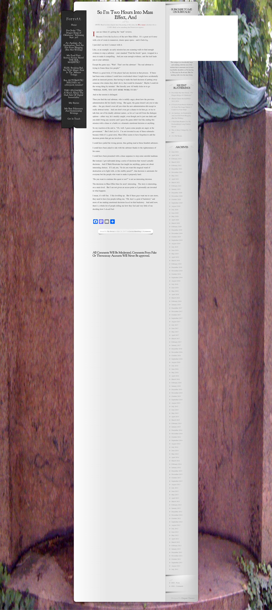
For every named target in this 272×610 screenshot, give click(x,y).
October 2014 (176, 437)
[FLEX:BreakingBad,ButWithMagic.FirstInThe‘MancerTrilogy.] (74, 71)
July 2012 (175, 528)
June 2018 (175, 287)
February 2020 (176, 226)
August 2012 (176, 525)
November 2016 (177, 352)
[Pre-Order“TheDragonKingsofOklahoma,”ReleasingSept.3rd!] (74, 34)
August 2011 (176, 566)
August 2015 (176, 403)
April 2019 (175, 257)
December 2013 (177, 471)
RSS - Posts (176, 583)
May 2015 (175, 413)
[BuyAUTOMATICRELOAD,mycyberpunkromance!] (74, 82)
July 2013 (175, 488)
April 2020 (175, 220)
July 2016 (175, 366)
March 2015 (176, 420)
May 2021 (175, 175)
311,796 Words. (177, 136)
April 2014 (175, 457)
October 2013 (176, 478)
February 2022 (176, 165)
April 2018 (175, 294)
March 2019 (176, 260)
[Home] (74, 25)
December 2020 (177, 192)
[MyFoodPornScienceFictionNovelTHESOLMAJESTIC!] (74, 58)
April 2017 (175, 335)
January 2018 (176, 304)
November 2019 (177, 233)
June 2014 (175, 450)
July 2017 (175, 325)
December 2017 (177, 308)
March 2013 (176, 501)
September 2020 (177, 203)
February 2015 (176, 423)
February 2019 (176, 264)
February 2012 (176, 545)
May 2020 (175, 216)
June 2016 (175, 369)
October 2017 (176, 315)
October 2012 (176, 518)
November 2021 (177, 172)
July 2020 (175, 209)
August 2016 (176, 362)
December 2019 (177, 230)
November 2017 (177, 311)
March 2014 (176, 461)
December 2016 (177, 349)
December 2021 (177, 169)
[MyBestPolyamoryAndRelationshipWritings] (74, 111)
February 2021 (176, 186)
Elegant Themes (188, 598)
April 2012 (175, 539)
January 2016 (176, 386)
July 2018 (175, 284)
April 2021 (175, 179)
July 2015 (175, 406)
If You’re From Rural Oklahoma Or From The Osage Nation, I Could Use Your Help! (182, 107)
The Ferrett (110, 231)
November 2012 (177, 515)
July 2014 (175, 447)
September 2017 (177, 318)
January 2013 (176, 508)
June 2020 (175, 213)
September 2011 (177, 562)
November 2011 (177, 556)
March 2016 (176, 379)
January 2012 (176, 549)
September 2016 (177, 359)
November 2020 (177, 196)
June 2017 (175, 328)
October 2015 (176, 396)
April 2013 (175, 498)
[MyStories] (74, 103)
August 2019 (176, 243)
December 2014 (177, 430)
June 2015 (175, 410)
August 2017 (176, 321)
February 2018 (176, 301)
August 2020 (176, 206)
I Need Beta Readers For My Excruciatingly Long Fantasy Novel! (181, 124)
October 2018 (176, 274)
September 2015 (177, 399)
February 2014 (176, 464)
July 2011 (175, 569)
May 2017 (175, 332)
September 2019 (177, 240)
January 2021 (176, 189)
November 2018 (177, 271)
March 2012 (176, 542)
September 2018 (177, 277)
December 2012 (177, 511)
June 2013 (175, 491)
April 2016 (175, 376)
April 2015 (175, 416)
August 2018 (176, 281)
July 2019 (175, 247)
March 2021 (176, 182)
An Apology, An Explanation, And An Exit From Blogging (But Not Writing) (182, 115)
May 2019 (175, 254)
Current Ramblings (135, 231)
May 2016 (175, 372)
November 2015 (177, 393)
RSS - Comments (177, 586)
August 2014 (176, 444)
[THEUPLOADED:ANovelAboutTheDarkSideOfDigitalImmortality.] (74, 94)
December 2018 (177, 267)
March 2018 (176, 298)
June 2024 (175, 152)
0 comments (147, 231)
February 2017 (176, 342)
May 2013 (175, 494)
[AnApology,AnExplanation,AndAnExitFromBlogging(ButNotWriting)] (74, 46)
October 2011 (176, 559)
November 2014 (177, 433)
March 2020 (176, 223)
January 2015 (176, 427)
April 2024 (175, 155)
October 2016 (176, 355)
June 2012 (175, 532)
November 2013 (177, 474)
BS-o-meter (141, 25)
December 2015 (177, 389)
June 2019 (175, 250)
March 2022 (176, 162)
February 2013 (176, 505)
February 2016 (176, 382)
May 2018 (175, 291)
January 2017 (176, 345)
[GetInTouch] (74, 119)
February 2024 (176, 159)
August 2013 (176, 484)
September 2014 (177, 440)
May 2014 (175, 454)
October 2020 (176, 199)
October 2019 (176, 237)
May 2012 (175, 535)
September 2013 (177, 481)
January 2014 (176, 467)
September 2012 (177, 522)
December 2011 (177, 552)
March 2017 (176, 338)
